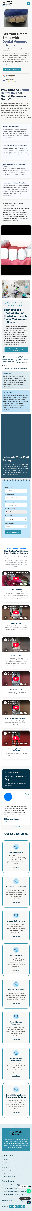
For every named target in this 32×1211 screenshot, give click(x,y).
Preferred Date (10, 516)
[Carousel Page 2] (14, 826)
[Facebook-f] (10, 1206)
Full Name (8, 488)
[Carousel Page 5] (19, 826)
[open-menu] (28, 3)
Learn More (16, 868)
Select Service (10, 508)
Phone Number (10, 494)
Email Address (10, 502)
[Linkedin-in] (16, 1206)
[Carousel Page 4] (18, 826)
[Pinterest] (21, 1206)
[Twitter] (24, 1206)
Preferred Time (10, 523)
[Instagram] (18, 1206)
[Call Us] (29, 1202)
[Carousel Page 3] (16, 826)
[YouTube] (13, 1206)
